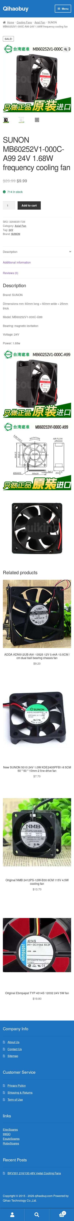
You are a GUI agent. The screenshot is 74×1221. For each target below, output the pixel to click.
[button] (66, 49)
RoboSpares (11, 1143)
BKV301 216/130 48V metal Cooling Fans (34, 1173)
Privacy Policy (17, 1085)
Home (10, 22)
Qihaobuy (15, 8)
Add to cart (29, 205)
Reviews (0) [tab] (10, 273)
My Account (12, 1215)
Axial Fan (39, 22)
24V (11, 230)
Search (37, 1215)
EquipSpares (11, 1139)
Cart (57, 1212)
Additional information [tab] (17, 262)
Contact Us (15, 1049)
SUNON (15, 234)
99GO (6, 1134)
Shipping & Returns (20, 1092)
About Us (13, 1042)
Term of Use (15, 1099)
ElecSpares (10, 1129)
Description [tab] (10, 252)
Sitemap (13, 1056)
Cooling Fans (24, 22)
